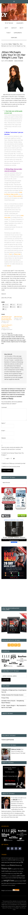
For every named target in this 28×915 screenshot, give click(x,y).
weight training (9, 883)
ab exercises (4, 858)
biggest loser (10, 858)
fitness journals (18, 196)
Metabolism (14, 875)
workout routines (8, 885)
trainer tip (10, 877)
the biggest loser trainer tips (15, 340)
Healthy (7, 871)
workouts (13, 885)
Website (3, 438)
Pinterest (3, 877)
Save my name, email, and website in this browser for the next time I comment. (12, 448)
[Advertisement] (14, 594)
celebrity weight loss (12, 860)
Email (3, 430)
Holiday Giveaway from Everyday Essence (12, 695)
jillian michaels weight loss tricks (16, 338)
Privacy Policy (5, 698)
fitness (12, 865)
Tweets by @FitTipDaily (7, 739)
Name (3, 423)
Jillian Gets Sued (18, 316)
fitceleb (8, 865)
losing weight (13, 873)
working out (14, 883)
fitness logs (17, 254)
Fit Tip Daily (14, 10)
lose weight (8, 873)
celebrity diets (21, 858)
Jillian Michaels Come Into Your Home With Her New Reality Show (6, 318)
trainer (6, 877)
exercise (4, 862)
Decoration (20, 859)
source (9, 265)
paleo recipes (21, 875)
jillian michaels (18, 871)
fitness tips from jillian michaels (15, 335)
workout (19, 883)
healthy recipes (12, 871)
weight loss (8, 880)
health (3, 871)
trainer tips (15, 877)
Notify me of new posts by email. (11, 466)
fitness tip (18, 865)
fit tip (12, 868)
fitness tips (6, 868)
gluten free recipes (19, 868)
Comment (4, 407)
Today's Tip (9, 333)
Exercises (10, 862)
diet (23, 859)
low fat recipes (9, 875)
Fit (5, 865)
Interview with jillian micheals (8, 336)
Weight (20, 877)
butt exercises (16, 858)
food (10, 196)
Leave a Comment (18, 60)
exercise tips (17, 862)
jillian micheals (4, 340)
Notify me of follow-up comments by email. (14, 463)
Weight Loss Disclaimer (6, 890)
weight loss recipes (18, 880)
